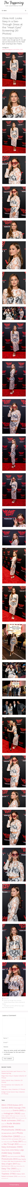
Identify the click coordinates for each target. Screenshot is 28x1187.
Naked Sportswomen (21, 1118)
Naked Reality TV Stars (19, 1116)
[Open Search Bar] (25, 10)
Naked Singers (8, 1118)
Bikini (6, 1105)
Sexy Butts (7, 1150)
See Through (10, 1000)
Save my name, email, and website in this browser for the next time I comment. (14, 1052)
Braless (18, 1105)
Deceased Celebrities (6, 1110)
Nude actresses (11, 1120)
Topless (8, 1173)
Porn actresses (14, 1139)
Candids (7, 1108)
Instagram (12, 1113)
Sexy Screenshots (18, 1161)
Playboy (22, 1136)
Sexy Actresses (17, 1000)
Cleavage (19, 1108)
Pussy (18, 1141)
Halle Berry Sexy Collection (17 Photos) (13, 1089)
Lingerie (8, 1116)
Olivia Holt (6, 998)
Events (5, 1000)
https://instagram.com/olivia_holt (12, 49)
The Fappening (14, 2)
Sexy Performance (14, 1156)
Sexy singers (9, 1164)
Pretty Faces (8, 1141)
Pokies (4, 1139)
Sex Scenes (22, 1144)
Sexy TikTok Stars (19, 1166)
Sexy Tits (9, 1168)
